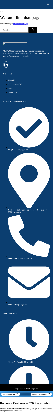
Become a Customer (39, 394)
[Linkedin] (6, 64)
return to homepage (20, 24)
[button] (48, 4)
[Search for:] (14, 30)
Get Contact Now (9, 394)
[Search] (32, 30)
